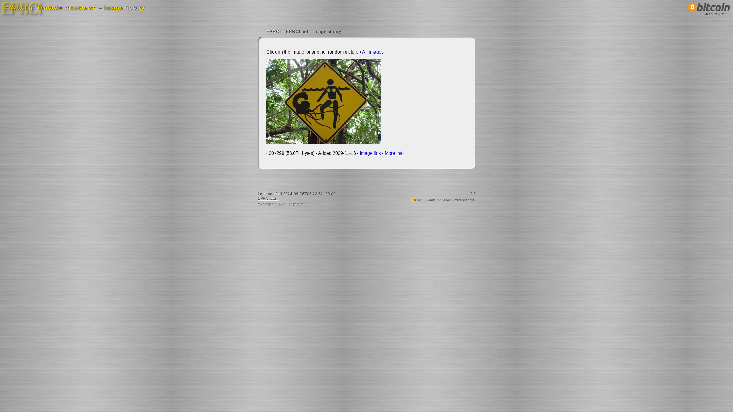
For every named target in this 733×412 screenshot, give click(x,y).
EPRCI (273, 31)
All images (373, 51)
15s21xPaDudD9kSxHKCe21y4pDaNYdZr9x (445, 199)
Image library (327, 31)
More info (394, 153)
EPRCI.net (297, 31)
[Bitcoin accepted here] (709, 16)
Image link (370, 153)
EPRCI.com (268, 198)
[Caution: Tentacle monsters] (323, 142)
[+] (473, 193)
